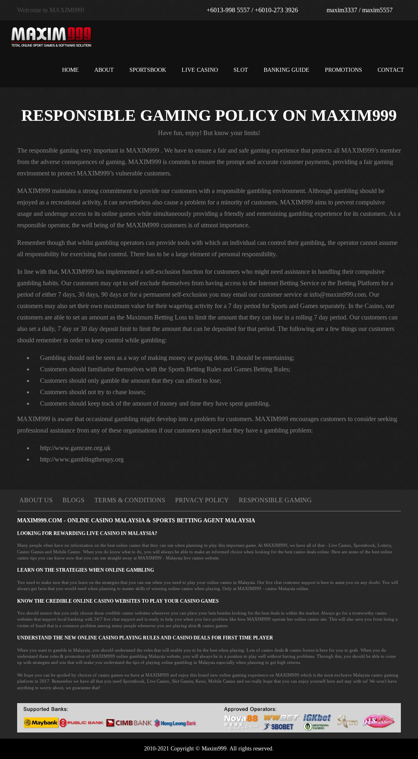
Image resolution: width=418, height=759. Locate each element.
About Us (36, 500)
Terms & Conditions (129, 500)
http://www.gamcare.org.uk (75, 447)
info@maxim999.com (337, 294)
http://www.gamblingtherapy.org (82, 459)
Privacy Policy (202, 500)
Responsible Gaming (275, 500)
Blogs (73, 500)
